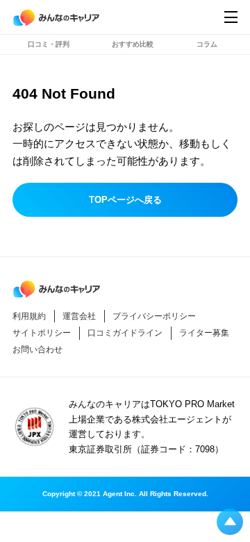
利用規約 (29, 316)
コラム (207, 44)
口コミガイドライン (125, 333)
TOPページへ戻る (125, 200)
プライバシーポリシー (154, 316)
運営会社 (79, 316)
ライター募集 (204, 333)
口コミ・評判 (48, 44)
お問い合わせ (37, 349)
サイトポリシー (41, 333)
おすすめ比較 (132, 44)
